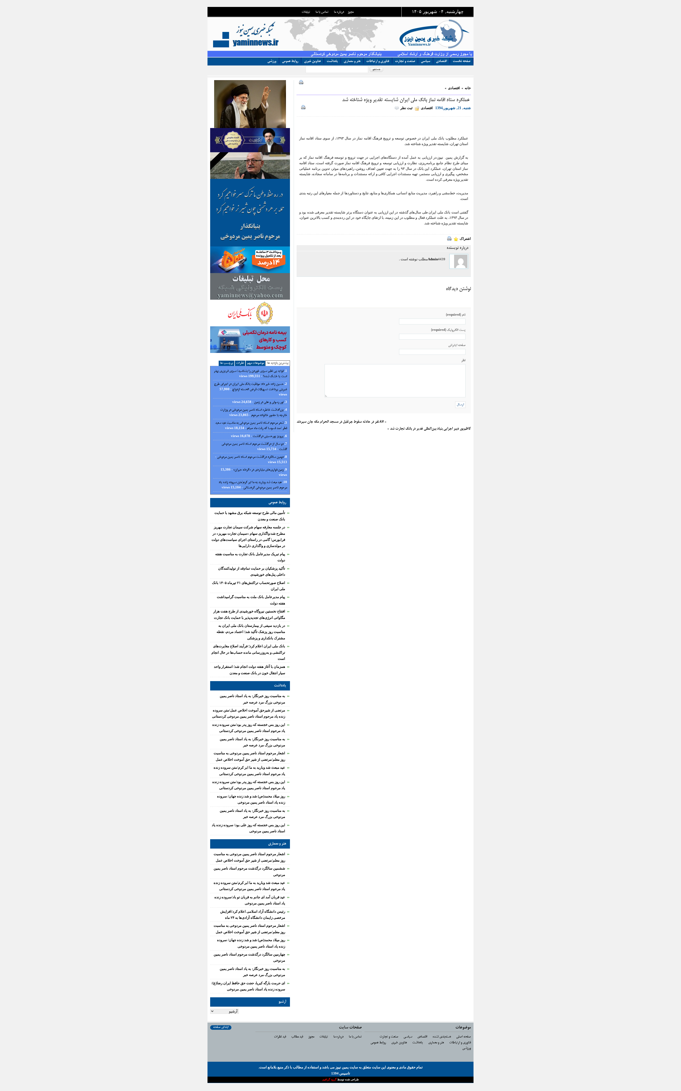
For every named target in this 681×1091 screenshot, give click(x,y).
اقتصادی (441, 61)
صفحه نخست (461, 61)
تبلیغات (306, 12)
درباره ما (339, 12)
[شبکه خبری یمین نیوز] (350, 33)
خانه (468, 88)
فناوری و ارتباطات (377, 61)
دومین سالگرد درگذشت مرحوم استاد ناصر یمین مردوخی (250, 457)
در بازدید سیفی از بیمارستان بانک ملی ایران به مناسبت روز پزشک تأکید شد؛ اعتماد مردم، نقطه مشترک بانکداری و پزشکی (251, 632)
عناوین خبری (312, 61)
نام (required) (456, 315)
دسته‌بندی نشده (442, 1037)
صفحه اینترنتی (457, 345)
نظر (463, 360)
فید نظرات (280, 1037)
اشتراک (465, 239)
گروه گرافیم (329, 1079)
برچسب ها (226, 363)
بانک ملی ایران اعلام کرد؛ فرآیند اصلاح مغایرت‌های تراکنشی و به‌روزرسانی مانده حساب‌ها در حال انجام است (248, 652)
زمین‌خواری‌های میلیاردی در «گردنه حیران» (258, 470)
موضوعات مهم (255, 363)
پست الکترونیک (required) (448, 330)
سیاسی (425, 61)
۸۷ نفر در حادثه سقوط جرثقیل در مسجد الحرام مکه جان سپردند (340, 422)
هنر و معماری (352, 61)
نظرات (240, 363)
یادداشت (332, 61)
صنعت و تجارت (405, 61)
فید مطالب (297, 1037)
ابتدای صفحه (221, 1027)
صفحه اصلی (463, 1037)
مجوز (351, 12)
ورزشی (271, 61)
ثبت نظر (406, 108)
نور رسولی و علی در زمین (269, 402)
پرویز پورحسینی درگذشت (268, 436)
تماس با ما (322, 12)
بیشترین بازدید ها (277, 363)
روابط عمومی (290, 61)
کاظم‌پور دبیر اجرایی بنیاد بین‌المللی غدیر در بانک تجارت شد (430, 429)
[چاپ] (300, 83)
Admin (433, 259)
